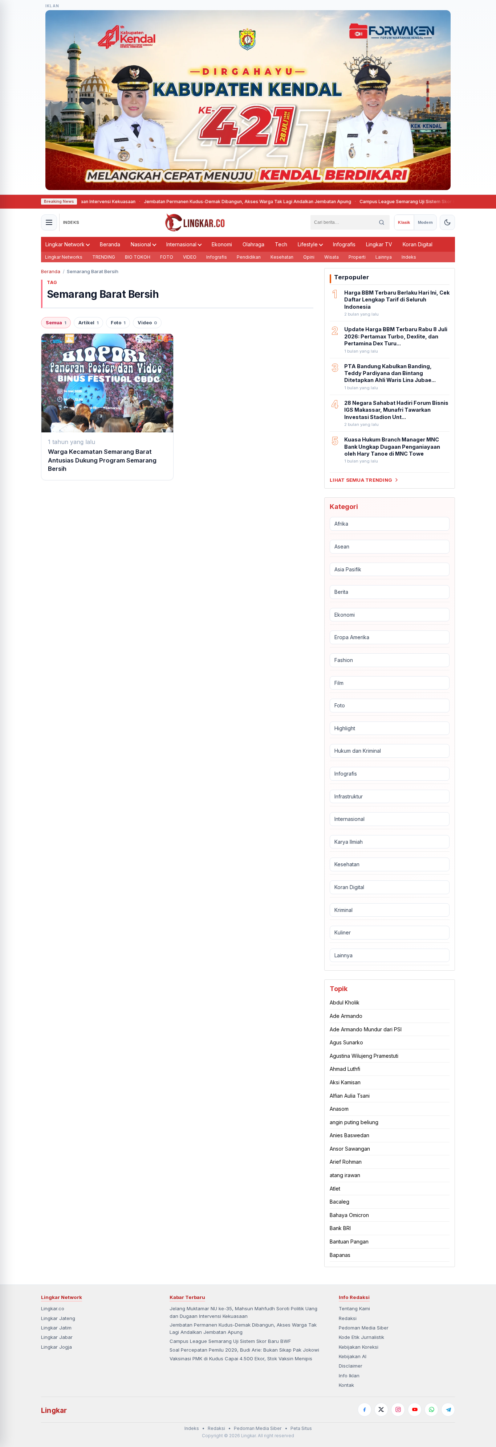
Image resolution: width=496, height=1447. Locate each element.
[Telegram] (448, 1410)
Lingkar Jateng (58, 1318)
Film (338, 683)
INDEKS (71, 222)
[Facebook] (364, 1410)
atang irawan (345, 1175)
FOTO (166, 257)
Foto (118, 322)
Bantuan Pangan (349, 1241)
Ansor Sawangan (350, 1149)
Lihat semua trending (361, 480)
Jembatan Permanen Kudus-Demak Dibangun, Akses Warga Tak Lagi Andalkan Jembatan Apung (221, 201)
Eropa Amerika (351, 637)
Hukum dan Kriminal (357, 751)
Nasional (141, 244)
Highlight (344, 728)
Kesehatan (282, 257)
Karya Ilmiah (348, 842)
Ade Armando (346, 1016)
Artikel (88, 322)
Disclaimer (350, 1366)
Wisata (331, 257)
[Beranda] (195, 222)
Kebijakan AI (352, 1356)
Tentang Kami (354, 1308)
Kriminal (343, 910)
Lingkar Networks (63, 257)
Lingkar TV (379, 244)
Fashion (343, 660)
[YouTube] (415, 1410)
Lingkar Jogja (56, 1347)
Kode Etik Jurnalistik (361, 1337)
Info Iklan (349, 1375)
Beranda (110, 244)
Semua (56, 322)
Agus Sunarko (346, 1042)
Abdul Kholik (344, 1002)
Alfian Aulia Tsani (350, 1096)
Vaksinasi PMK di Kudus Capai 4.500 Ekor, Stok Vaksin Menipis (241, 1358)
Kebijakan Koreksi (358, 1347)
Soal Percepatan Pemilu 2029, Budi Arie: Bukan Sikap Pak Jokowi (244, 1350)
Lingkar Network (65, 244)
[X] (381, 1410)
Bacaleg (339, 1202)
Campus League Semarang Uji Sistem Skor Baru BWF (391, 201)
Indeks (409, 257)
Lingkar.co (52, 1308)
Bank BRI (340, 1228)
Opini (308, 257)
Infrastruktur (348, 796)
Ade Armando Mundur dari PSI (366, 1029)
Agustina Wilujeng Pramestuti (364, 1056)
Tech (281, 244)
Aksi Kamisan (345, 1082)
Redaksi (348, 1318)
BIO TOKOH (137, 257)
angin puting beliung (354, 1122)
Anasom (339, 1109)
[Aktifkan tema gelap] (447, 222)
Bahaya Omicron (349, 1215)
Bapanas (340, 1255)
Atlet (335, 1188)
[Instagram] (398, 1410)
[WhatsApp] (431, 1410)
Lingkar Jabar (57, 1337)
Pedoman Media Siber (364, 1328)
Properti (357, 257)
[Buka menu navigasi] (49, 222)
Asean (341, 546)
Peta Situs (301, 1428)
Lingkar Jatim (56, 1328)
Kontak (346, 1385)
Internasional (181, 244)
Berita (341, 592)
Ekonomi (222, 244)
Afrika (341, 524)
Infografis (344, 244)
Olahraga (253, 244)
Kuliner (342, 932)
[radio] (404, 222)
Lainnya (383, 257)
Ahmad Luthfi (345, 1069)
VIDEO (189, 257)
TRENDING (103, 257)
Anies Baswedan (349, 1135)
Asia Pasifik (347, 569)
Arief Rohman (346, 1162)
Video (147, 322)
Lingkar (54, 1410)
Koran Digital (417, 244)
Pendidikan (249, 257)
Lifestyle (308, 244)
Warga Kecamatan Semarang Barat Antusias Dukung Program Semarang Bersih (102, 460)
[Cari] (381, 222)
